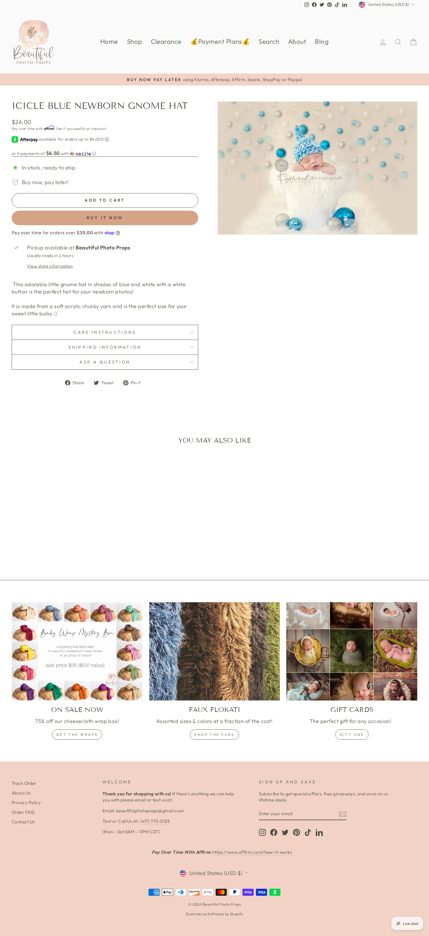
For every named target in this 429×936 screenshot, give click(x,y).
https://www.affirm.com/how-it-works (252, 852)
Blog (322, 41)
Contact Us (23, 822)
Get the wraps (77, 734)
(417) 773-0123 (155, 821)
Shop (134, 41)
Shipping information (104, 347)
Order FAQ (23, 812)
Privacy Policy (26, 802)
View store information (50, 266)
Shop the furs (214, 734)
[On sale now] (77, 651)
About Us (21, 793)
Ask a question (104, 362)
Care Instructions (105, 332)
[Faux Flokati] (214, 651)
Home (109, 41)
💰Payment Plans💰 (220, 41)
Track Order (24, 783)
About (297, 41)
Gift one (352, 734)
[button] (105, 153)
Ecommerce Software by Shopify (214, 913)
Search (269, 41)
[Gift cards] (351, 651)
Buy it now (105, 217)
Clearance (166, 41)
